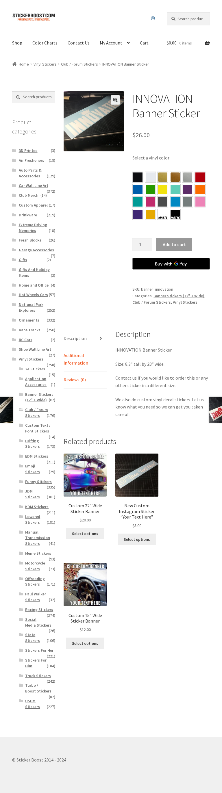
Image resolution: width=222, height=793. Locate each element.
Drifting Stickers (32, 443)
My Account (111, 43)
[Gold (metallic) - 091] (162, 177)
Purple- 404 (138, 214)
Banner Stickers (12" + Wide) (178, 295)
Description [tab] (75, 338)
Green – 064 (150, 189)
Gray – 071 (187, 202)
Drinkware (28, 215)
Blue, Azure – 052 (138, 189)
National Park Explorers (31, 307)
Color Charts (45, 43)
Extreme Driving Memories (33, 227)
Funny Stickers (38, 481)
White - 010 (150, 177)
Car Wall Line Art (33, 185)
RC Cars (25, 339)
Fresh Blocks (30, 240)
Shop (17, 43)
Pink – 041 (150, 202)
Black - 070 (138, 177)
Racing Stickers (39, 609)
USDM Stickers (32, 703)
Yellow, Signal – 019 (150, 214)
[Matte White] (162, 214)
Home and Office (34, 285)
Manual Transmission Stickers (37, 538)
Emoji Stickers (32, 468)
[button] (115, 100)
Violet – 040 (187, 189)
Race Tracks (29, 330)
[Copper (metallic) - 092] (175, 177)
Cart (144, 43)
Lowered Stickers (32, 519)
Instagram (153, 18)
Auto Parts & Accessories (30, 173)
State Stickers (32, 637)
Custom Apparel (33, 205)
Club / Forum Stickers (79, 64)
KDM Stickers (37, 506)
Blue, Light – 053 (175, 202)
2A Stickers (35, 369)
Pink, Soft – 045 (200, 202)
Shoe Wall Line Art (35, 349)
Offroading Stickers (35, 581)
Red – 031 (200, 177)
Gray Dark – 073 (162, 202)
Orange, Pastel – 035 (200, 189)
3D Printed (28, 150)
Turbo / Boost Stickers (38, 688)
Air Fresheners (31, 160)
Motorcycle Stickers (35, 565)
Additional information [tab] (76, 359)
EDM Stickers (36, 456)
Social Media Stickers (38, 622)
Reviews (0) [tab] (75, 379)
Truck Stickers (38, 675)
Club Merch (28, 195)
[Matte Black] (175, 214)
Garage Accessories (36, 249)
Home (24, 64)
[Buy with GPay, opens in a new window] (171, 264)
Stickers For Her (39, 650)
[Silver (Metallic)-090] (187, 177)
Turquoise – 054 (138, 202)
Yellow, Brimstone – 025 (162, 189)
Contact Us (79, 43)
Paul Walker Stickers (35, 596)
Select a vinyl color (150, 158)
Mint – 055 (175, 189)
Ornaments (29, 320)
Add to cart (174, 244)
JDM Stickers (32, 494)
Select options (85, 533)
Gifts (23, 259)
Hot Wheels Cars (33, 294)
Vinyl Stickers (45, 64)
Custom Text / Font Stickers (38, 428)
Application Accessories (36, 381)
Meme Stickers (38, 553)
